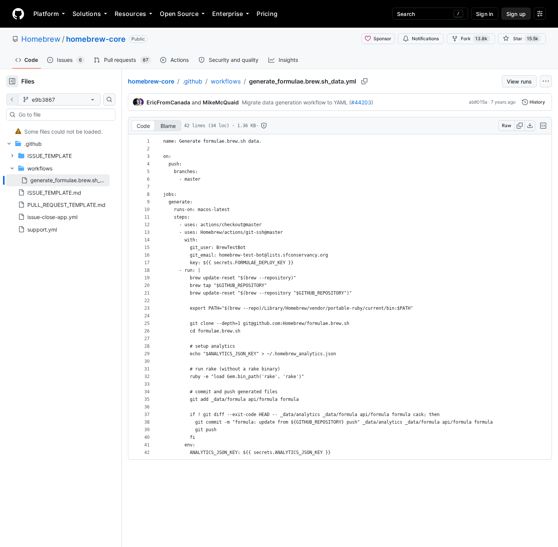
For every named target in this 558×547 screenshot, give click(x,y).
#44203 (361, 102)
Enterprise (227, 13)
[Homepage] (18, 14)
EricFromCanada (168, 102)
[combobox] (64, 114)
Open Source (179, 13)
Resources (130, 13)
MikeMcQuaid (221, 102)
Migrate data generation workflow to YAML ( (296, 102)
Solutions (87, 13)
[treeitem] (58, 131)
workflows (226, 81)
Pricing (267, 13)
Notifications (425, 38)
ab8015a (478, 102)
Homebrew (40, 39)
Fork (474, 38)
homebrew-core (96, 39)
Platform (46, 13)
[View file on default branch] (12, 99)
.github (192, 81)
